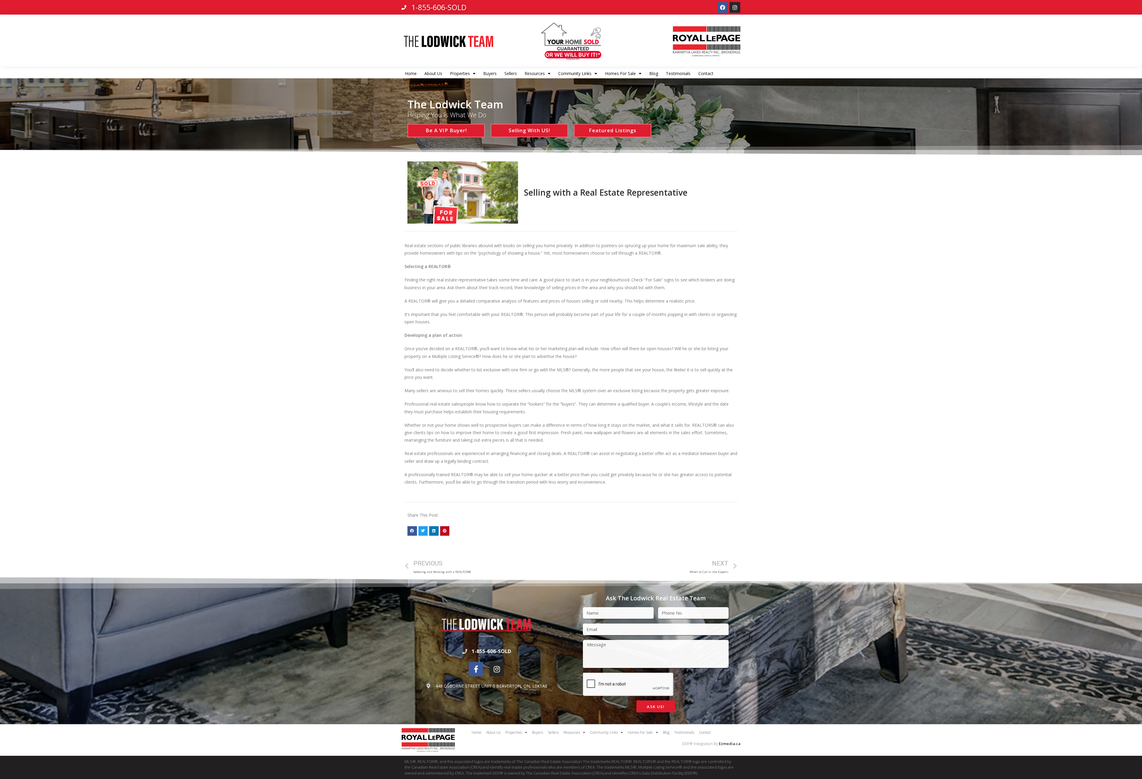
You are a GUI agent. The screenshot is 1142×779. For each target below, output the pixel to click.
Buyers (490, 73)
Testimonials (678, 73)
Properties (460, 73)
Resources (535, 73)
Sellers (510, 73)
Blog (653, 73)
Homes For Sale (620, 73)
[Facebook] (722, 7)
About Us (433, 73)
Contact (705, 73)
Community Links (575, 73)
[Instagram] (735, 7)
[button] (412, 531)
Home (411, 73)
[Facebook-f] (476, 669)
